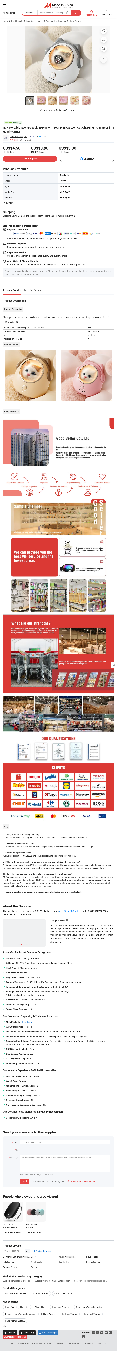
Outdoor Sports (10, 1267)
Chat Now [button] (89, 158)
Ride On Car (63, 1262)
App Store (10, 1332)
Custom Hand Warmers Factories (20, 1314)
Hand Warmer (75, 21)
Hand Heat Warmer (91, 1314)
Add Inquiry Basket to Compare (58, 110)
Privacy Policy (102, 1343)
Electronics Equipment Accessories (18, 1256)
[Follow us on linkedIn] (83, 1336)
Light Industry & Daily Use (22, 21)
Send (24, 1181)
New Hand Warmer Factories (89, 1307)
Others (34, 1267)
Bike (24, 1022)
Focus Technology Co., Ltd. (38, 1343)
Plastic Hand (40, 1307)
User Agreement (74, 1343)
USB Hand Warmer (40, 1293)
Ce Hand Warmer (48, 1314)
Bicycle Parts (92, 1256)
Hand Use (24, 1307)
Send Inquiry (30, 158)
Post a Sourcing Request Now (82, 1181)
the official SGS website (70, 911)
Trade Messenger (48, 1332)
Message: (14, 1157)
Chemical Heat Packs (63, 1293)
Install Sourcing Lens (16, 1336)
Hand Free (9, 1307)
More (5, 1326)
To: (17, 1150)
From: (16, 1142)
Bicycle (30, 1022)
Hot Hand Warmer (69, 1314)
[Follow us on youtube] (106, 1332)
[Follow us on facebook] (93, 1332)
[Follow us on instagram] (101, 1332)
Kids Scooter (8, 1262)
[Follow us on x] (97, 1332)
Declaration (88, 1343)
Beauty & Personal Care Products (51, 21)
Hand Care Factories (61, 1307)
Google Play (27, 1332)
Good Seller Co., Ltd (18, 136)
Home (5, 21)
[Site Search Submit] (76, 13)
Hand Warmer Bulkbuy (15, 1320)
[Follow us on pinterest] (110, 1332)
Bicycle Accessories (67, 1256)
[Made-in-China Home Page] (58, 5)
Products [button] (29, 12)
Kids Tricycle (36, 1262)
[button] (4, 4)
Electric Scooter (93, 1262)
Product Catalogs (43, 1251)
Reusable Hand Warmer (15, 1293)
